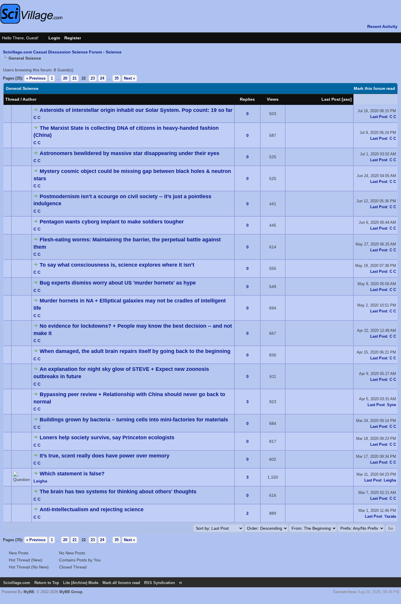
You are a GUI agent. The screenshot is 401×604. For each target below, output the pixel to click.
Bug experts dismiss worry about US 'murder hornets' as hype (118, 283)
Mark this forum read (374, 88)
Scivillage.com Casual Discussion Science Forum (52, 52)
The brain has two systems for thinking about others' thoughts (118, 491)
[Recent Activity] (379, 26)
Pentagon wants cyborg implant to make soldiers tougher (112, 222)
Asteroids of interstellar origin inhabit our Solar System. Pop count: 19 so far (136, 110)
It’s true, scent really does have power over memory (104, 456)
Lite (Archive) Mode (80, 583)
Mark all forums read (121, 583)
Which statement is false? (72, 474)
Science (114, 52)
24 (102, 78)
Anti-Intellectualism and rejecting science (92, 509)
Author (29, 99)
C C (37, 117)
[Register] (75, 38)
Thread (12, 99)
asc (346, 99)
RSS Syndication (159, 583)
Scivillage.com (16, 583)
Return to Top (46, 583)
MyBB (28, 592)
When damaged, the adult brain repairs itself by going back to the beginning (135, 351)
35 (116, 78)
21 (75, 78)
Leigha (40, 481)
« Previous (36, 78)
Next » (129, 78)
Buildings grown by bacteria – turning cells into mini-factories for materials (134, 420)
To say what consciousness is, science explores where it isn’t (117, 265)
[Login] (51, 38)
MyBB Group (70, 592)
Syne (391, 405)
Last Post (331, 99)
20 (65, 78)
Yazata (390, 516)
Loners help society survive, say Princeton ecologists (107, 437)
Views (273, 99)
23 (93, 78)
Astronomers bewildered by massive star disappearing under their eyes (129, 153)
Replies (247, 99)
